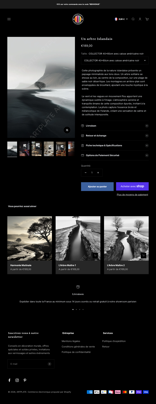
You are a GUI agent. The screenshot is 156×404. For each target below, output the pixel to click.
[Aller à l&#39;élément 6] (73, 149)
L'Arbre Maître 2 (116, 265)
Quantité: (86, 165)
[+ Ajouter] (47, 255)
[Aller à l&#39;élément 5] (61, 149)
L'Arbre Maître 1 (67, 265)
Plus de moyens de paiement (132, 194)
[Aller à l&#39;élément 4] (49, 149)
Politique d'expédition (114, 341)
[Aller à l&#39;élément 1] (12, 149)
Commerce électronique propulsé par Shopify (49, 392)
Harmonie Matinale (20, 265)
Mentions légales (71, 341)
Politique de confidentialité (76, 352)
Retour (106, 346)
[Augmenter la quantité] (98, 172)
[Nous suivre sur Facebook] (9, 380)
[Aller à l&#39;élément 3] (36, 149)
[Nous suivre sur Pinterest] (25, 380)
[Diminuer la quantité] (85, 172)
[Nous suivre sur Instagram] (17, 380)
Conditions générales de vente (78, 346)
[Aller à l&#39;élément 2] (24, 149)
